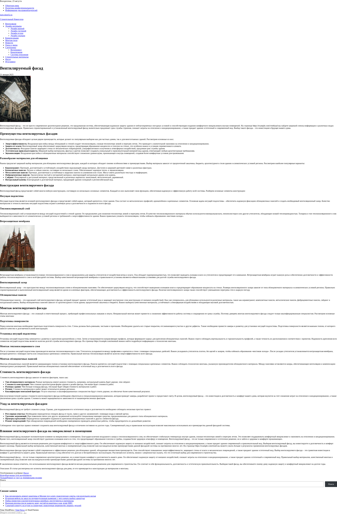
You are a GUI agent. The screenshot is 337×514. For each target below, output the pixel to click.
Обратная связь (12, 5)
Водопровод (16, 50)
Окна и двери (11, 45)
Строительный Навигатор (11, 19)
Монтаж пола (11, 40)
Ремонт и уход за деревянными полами (21, 478)
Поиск (3, 480)
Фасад (8, 59)
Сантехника (10, 47)
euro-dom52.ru (6, 15)
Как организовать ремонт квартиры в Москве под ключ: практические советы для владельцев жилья (50, 496)
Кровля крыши (12, 38)
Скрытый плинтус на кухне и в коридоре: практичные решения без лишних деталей (43, 505)
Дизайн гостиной (18, 31)
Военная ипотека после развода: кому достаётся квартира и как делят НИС (39, 503)
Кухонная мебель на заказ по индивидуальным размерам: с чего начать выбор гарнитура (45, 498)
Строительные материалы (17, 57)
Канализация (16, 52)
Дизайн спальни (18, 36)
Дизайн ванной (17, 28)
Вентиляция (10, 24)
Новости (9, 43)
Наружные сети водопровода (15, 475)
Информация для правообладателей (21, 10)
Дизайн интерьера (13, 26)
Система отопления (19, 54)
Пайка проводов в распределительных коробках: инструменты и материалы (39, 501)
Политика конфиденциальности (19, 8)
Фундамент (10, 62)
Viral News (20, 510)
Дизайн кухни (17, 33)
